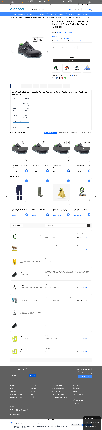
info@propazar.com (16, 414)
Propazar (13, 207)
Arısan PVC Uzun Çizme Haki (38, 209)
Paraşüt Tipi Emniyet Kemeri (37, 399)
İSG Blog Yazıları (76, 403)
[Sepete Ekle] (26, 170)
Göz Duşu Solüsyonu (14, 396)
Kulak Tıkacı (12, 388)
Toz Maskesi (12, 387)
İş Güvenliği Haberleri (77, 402)
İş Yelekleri (33, 391)
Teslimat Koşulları (76, 385)
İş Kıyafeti (22, 14)
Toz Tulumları (33, 394)
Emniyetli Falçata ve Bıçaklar (58, 388)
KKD (15, 14)
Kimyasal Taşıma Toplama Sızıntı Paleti (60, 397)
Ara (88, 225)
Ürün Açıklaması (15, 86)
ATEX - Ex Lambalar (56, 393)
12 (57, 360)
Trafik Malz (41, 14)
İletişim (51, 4)
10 (52, 360)
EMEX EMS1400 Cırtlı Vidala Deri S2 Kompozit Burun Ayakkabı (19, 166)
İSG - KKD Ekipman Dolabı (57, 391)
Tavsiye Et (62, 75)
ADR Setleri (54, 399)
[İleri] (59, 360)
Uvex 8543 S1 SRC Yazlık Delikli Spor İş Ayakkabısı (30, 274)
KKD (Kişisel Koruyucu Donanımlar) (23, 17)
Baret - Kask (12, 385)
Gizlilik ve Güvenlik (76, 390)
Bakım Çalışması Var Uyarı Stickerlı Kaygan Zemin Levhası (30, 262)
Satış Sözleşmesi (76, 388)
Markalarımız (37, 4)
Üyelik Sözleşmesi (76, 387)
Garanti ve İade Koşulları (78, 394)
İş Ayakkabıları (34, 387)
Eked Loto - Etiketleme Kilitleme (58, 390)
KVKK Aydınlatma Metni (77, 396)
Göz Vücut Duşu (34, 397)
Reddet (34, 426)
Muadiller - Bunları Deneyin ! (50, 132)
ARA (70, 9)
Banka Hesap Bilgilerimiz (78, 400)
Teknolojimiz (75, 397)
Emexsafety (56, 30)
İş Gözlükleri (33, 388)
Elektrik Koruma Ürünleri (57, 385)
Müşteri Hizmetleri (76, 393)
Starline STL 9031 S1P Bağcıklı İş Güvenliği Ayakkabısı (30, 249)
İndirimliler (89, 132)
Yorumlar (36, 86)
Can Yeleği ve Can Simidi (57, 396)
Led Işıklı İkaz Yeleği (24, 338)
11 (55, 360)
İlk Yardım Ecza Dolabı (14, 399)
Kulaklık (11, 390)
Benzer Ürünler (74, 132)
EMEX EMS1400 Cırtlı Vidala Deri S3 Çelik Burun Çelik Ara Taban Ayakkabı (40, 166)
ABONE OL (32, 375)
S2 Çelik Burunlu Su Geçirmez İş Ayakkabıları (47, 17)
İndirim (86, 14)
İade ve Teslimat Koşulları (55, 86)
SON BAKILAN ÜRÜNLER (86, 176)
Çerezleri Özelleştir (76, 424)
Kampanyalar (30, 4)
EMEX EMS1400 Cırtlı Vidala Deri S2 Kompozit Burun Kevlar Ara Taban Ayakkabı (82, 166)
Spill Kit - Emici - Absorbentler (16, 394)
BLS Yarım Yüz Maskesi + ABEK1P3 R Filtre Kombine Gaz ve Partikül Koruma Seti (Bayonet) (31, 313)
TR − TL (89, 4)
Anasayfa (12, 17)
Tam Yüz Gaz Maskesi (14, 391)
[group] (30, 50)
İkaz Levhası (32, 14)
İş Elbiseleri (33, 385)
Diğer (79, 14)
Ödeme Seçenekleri (26, 86)
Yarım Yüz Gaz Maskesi (15, 393)
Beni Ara (66, 86)
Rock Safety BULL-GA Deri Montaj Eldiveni (28, 300)
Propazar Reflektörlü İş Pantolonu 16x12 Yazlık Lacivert (19, 210)
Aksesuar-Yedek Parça (64, 132)
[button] (12, 51)
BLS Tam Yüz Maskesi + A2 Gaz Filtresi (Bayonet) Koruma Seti (81, 210)
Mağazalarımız (45, 4)
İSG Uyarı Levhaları (35, 396)
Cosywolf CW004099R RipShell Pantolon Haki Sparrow (31, 287)
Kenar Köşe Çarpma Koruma (58, 394)
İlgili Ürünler (82, 132)
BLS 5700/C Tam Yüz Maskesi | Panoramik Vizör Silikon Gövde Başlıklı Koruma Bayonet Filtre (60, 210)
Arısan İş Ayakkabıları (36, 207)
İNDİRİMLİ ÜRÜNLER (14, 4)
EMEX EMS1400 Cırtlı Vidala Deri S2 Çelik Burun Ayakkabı (61, 166)
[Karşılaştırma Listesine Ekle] (26, 157)
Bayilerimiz (75, 391)
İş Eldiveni (51, 14)
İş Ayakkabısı (60, 14)
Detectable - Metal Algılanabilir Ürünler (60, 387)
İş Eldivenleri (33, 390)
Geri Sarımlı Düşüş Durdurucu (16, 397)
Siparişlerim (22, 4)
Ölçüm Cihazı (71, 14)
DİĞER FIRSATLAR (74, 176)
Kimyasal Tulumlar (35, 393)
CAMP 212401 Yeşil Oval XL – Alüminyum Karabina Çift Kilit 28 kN (31, 236)
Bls (53, 207)
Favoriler (81, 4)
